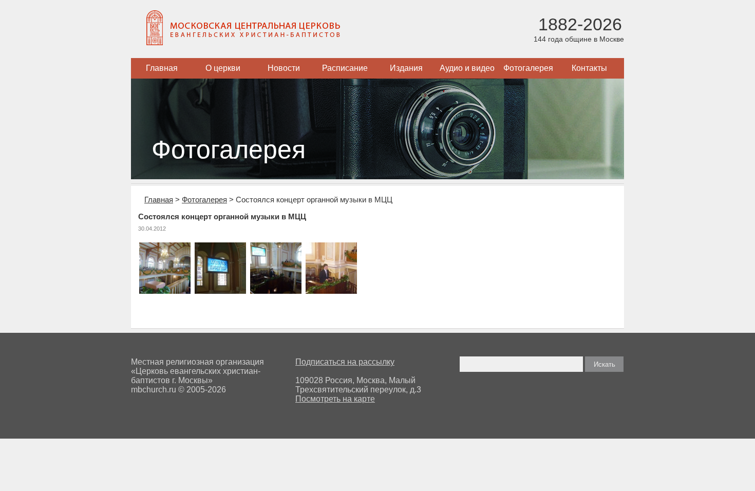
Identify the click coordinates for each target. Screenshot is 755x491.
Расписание (345, 68)
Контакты (589, 68)
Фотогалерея (528, 68)
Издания (406, 68)
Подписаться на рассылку (344, 361)
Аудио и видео (467, 68)
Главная (162, 68)
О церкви (222, 68)
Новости (284, 68)
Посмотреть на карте (335, 398)
